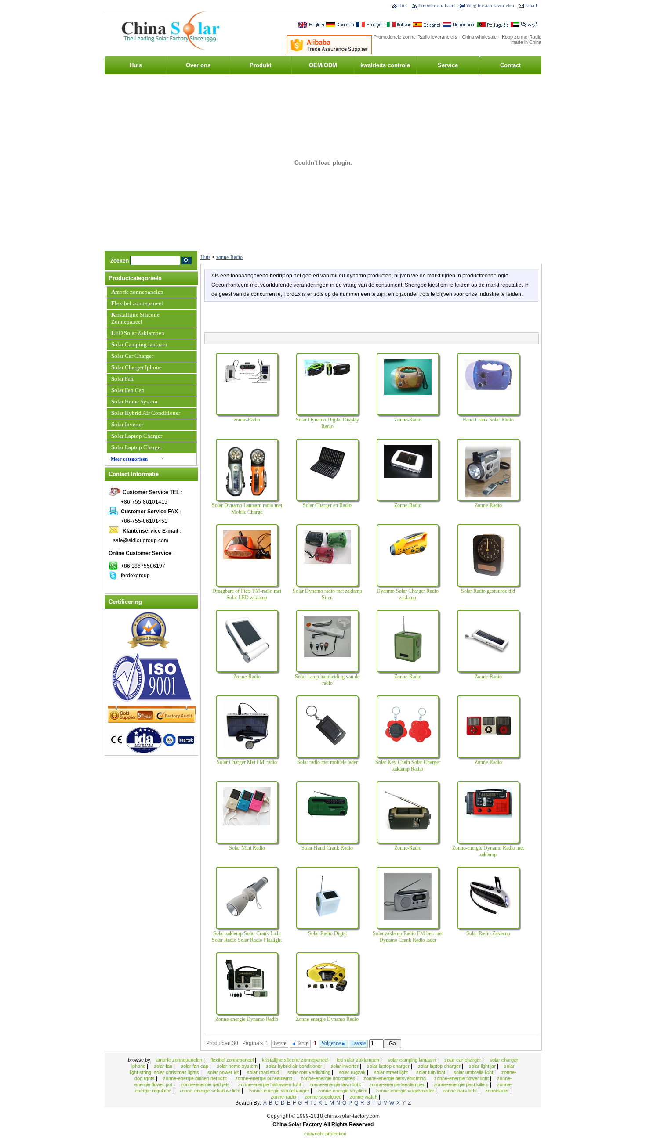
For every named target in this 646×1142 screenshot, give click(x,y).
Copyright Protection (325, 1133)
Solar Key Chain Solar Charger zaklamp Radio (407, 765)
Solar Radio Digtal (327, 933)
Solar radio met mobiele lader (327, 762)
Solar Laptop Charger (136, 435)
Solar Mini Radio (247, 848)
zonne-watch (364, 1096)
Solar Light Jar (483, 1066)
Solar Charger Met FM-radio (247, 762)
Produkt (260, 65)
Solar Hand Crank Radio (327, 848)
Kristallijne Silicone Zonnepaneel (135, 318)
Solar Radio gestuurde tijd (488, 591)
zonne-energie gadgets (206, 1084)
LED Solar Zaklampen (137, 333)
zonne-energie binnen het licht (195, 1078)
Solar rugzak (353, 1072)
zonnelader (497, 1090)
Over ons (198, 65)
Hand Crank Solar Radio (488, 420)
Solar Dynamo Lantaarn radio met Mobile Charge (247, 508)
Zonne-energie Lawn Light (335, 1084)
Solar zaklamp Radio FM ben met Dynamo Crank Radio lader (408, 936)
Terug (301, 1043)
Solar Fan (122, 378)
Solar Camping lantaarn (139, 344)
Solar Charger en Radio (327, 505)
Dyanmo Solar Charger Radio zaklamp (408, 594)
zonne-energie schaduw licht (210, 1090)
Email (531, 5)
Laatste (358, 1043)
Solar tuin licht (431, 1072)
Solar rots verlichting (309, 1072)
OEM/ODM (323, 65)
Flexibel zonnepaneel (137, 303)
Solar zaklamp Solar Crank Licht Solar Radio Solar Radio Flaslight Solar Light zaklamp (247, 940)
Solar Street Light (391, 1072)
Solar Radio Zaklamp (488, 933)
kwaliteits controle (385, 65)
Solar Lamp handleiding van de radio (327, 680)
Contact (510, 65)
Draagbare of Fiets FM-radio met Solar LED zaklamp (246, 594)
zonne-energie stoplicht (343, 1090)
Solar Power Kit (223, 1072)
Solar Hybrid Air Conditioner (145, 413)
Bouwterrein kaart (436, 5)
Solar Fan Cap (128, 390)
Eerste (279, 1043)
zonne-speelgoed (324, 1096)
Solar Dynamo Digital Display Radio (327, 423)
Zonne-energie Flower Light (462, 1078)
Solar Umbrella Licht (474, 1072)
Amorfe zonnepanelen (137, 291)
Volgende (331, 1043)
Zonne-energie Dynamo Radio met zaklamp (488, 851)
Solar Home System (134, 401)
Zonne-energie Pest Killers (462, 1084)
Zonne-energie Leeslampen (398, 1084)
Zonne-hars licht (460, 1090)
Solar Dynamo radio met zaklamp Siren (327, 594)
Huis (402, 5)
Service (448, 65)
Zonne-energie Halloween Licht (270, 1084)
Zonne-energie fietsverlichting (395, 1078)
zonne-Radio (229, 257)
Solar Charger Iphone (136, 367)
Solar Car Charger (132, 356)
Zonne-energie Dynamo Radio (246, 1019)
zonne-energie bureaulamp (264, 1078)
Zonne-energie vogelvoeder (406, 1090)
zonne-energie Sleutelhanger (280, 1090)
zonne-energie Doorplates (328, 1078)
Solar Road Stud (263, 1072)
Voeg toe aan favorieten (490, 5)
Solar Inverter (127, 424)
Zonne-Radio (407, 420)
